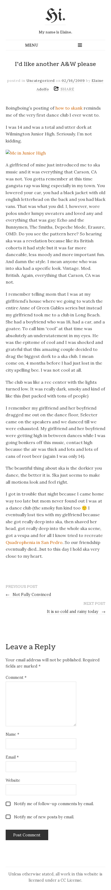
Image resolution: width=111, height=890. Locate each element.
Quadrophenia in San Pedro (34, 542)
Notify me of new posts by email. (44, 817)
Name (12, 734)
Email (12, 757)
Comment (16, 677)
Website (13, 780)
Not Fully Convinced (28, 594)
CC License (71, 880)
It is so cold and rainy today (76, 611)
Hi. (55, 16)
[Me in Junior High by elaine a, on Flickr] (26, 153)
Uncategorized (40, 80)
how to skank (69, 108)
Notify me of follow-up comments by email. (54, 803)
